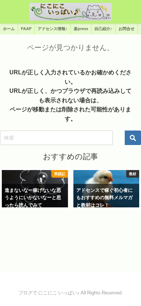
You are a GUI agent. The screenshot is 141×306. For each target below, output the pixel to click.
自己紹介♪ (103, 28)
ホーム (9, 28)
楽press (81, 28)
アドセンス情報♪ (53, 28)
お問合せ (126, 28)
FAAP (26, 28)
